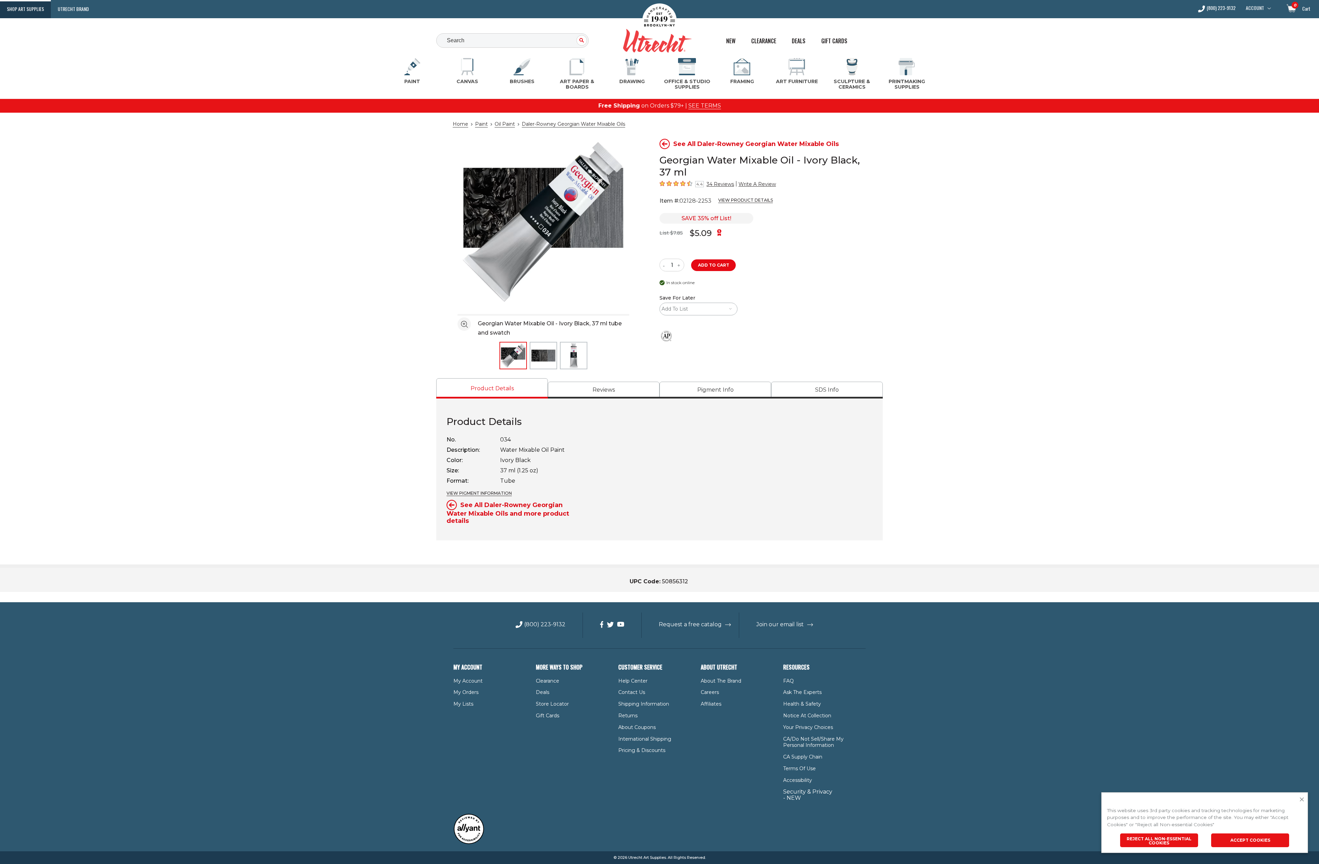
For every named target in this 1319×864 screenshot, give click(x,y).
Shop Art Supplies (25, 8)
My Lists (463, 704)
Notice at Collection (807, 715)
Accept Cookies (1250, 840)
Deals (798, 41)
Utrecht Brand (73, 8)
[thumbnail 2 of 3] (543, 355)
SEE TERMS (704, 105)
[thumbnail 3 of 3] (573, 355)
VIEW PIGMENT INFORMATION (479, 493)
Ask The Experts (802, 692)
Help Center (632, 681)
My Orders (465, 692)
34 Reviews (720, 184)
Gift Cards (834, 41)
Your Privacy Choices (808, 727)
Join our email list (780, 624)
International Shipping (644, 739)
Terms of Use (799, 768)
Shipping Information (643, 704)
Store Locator (552, 704)
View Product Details (745, 200)
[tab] (492, 388)
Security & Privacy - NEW (807, 794)
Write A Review (757, 184)
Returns (628, 715)
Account (1255, 7)
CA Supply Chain (802, 757)
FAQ (788, 681)
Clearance (763, 41)
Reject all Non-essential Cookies (1159, 840)
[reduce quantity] (665, 265)
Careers (710, 692)
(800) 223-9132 (1221, 8)
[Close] (1302, 800)
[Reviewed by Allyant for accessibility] (468, 842)
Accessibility (797, 780)
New (730, 41)
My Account (468, 681)
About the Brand (721, 681)
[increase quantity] (679, 265)
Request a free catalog (690, 624)
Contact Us (631, 692)
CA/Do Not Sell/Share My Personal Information (813, 742)
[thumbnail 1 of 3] (513, 355)
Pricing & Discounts (641, 750)
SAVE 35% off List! (706, 218)
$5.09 (701, 233)
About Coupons (637, 727)
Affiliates (711, 704)
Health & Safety (802, 704)
